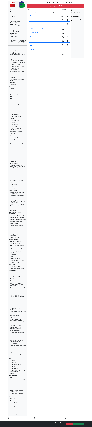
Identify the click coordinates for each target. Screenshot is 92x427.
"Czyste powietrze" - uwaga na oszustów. (17, 62)
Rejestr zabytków (13, 362)
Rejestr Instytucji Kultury (14, 368)
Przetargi (34, 12)
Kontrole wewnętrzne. (14, 126)
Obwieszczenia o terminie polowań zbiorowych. (16, 336)
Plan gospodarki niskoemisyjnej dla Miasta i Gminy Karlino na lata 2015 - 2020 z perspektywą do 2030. (18, 166)
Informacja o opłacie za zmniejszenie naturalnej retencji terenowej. (17, 328)
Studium (11, 256)
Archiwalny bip (13, 398)
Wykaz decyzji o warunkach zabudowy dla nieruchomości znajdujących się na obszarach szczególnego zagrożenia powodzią (18, 250)
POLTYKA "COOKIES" (79, 423)
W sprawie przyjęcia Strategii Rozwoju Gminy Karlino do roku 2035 (17, 193)
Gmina (31, 12)
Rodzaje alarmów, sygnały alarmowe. (17, 268)
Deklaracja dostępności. (14, 414)
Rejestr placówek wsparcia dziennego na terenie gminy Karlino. (17, 371)
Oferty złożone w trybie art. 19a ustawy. (17, 215)
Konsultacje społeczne (14, 223)
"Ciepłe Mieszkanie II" (14, 301)
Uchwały (11, 186)
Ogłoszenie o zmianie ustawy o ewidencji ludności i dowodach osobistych (17, 333)
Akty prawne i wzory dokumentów (16, 221)
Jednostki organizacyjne (14, 96)
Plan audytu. (12, 274)
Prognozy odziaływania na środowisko (17, 260)
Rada (11, 90)
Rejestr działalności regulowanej (16, 364)
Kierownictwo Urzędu (14, 137)
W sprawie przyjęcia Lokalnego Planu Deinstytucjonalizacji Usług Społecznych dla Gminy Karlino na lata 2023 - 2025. (17, 197)
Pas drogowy (12, 317)
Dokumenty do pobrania (14, 237)
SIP (10, 11)
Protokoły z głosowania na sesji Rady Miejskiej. (17, 170)
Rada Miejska (12, 139)
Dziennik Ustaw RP (13, 153)
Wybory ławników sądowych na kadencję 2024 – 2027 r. (17, 383)
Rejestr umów (12, 366)
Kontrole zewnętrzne (14, 124)
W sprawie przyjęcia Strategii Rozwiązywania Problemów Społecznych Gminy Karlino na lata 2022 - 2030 (17, 201)
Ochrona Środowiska (14, 163)
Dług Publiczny (13, 149)
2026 (13, 34)
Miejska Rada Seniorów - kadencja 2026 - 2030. (18, 380)
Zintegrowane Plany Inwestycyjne (16, 241)
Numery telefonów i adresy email (16, 131)
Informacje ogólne (13, 272)
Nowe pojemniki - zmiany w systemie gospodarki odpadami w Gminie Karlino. (17, 50)
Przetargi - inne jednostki (14, 114)
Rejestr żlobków (13, 360)
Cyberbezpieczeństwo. (14, 410)
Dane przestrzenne (13, 151)
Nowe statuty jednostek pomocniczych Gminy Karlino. (17, 210)
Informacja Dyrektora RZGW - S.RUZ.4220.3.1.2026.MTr (15, 25)
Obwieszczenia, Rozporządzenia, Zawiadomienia (16, 231)
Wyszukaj (64, 9)
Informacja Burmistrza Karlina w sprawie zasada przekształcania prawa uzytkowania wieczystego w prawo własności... (17, 307)
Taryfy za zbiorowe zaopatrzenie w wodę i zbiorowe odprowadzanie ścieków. (17, 60)
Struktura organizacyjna (14, 120)
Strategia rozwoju (13, 184)
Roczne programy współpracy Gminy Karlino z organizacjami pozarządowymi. (17, 226)
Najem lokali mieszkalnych (15, 330)
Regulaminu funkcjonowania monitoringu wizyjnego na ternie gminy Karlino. (17, 180)
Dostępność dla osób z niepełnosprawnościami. (14, 407)
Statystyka (12, 412)
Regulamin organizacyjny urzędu (16, 177)
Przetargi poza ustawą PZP (15, 112)
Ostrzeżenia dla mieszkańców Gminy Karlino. (17, 80)
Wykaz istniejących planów (15, 258)
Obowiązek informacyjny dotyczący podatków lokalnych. (16, 391)
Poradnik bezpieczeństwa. (15, 266)
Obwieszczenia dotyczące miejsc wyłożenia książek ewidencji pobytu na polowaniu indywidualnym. (17, 340)
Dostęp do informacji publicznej (16, 404)
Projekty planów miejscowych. (15, 243)
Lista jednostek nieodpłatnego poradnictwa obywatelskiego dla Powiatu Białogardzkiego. (17, 76)
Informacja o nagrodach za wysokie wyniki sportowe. (18, 349)
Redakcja (12, 400)
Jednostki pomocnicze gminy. (15, 98)
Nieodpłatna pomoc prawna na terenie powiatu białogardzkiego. (17, 72)
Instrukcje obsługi (13, 402)
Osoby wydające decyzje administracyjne (17, 143)
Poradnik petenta (13, 122)
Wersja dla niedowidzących (14, 13)
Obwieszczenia (13, 254)
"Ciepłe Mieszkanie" (14, 299)
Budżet (11, 147)
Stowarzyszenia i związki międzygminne (17, 100)
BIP (10, 9)
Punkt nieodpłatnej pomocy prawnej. (17, 354)
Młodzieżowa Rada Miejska (15, 106)
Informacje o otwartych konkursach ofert (17, 217)
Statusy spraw (12, 133)
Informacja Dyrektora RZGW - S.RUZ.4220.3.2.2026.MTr (15, 30)
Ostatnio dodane (12, 16)
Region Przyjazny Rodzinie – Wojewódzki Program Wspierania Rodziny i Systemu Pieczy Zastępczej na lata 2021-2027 (18, 206)
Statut (11, 182)
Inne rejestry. (12, 373)
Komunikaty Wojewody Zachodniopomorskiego (14, 69)
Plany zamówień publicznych (15, 108)
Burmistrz (12, 88)
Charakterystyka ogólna (14, 94)
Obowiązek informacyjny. (14, 388)
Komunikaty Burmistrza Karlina (15, 64)
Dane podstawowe (13, 84)
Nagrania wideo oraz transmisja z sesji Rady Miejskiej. (17, 161)
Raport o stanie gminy (14, 175)
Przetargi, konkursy (13, 110)
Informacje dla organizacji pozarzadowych (18, 219)
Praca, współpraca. (13, 343)
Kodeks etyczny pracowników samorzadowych (15, 129)
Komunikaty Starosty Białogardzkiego (17, 66)
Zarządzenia (12, 188)
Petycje (11, 352)
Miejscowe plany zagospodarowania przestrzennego (17, 246)
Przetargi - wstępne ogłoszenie (16, 116)
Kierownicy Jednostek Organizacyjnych (17, 141)
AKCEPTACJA (69, 423)
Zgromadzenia (13, 356)
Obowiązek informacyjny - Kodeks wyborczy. (16, 394)
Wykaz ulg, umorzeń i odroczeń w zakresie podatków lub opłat (18, 346)
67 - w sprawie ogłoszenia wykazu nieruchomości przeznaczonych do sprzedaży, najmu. (16, 20)
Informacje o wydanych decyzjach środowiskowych (16, 235)
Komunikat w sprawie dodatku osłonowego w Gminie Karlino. (15, 291)
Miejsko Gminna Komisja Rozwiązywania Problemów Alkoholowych (17, 103)
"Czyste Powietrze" (13, 303)
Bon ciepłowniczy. (13, 278)
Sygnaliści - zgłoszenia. (13, 375)
